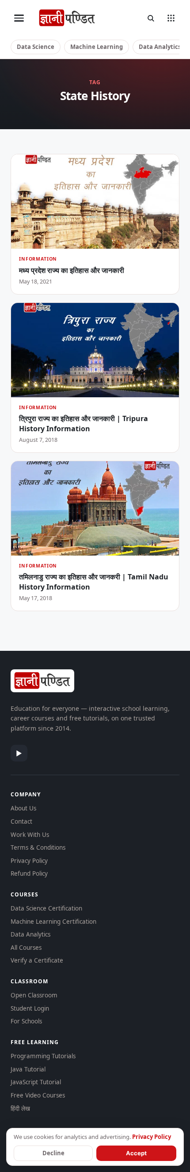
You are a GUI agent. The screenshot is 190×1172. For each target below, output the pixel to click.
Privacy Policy (29, 861)
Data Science (35, 47)
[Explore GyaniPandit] (171, 18)
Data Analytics (160, 47)
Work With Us (30, 835)
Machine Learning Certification (53, 922)
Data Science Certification (46, 908)
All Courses (26, 948)
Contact (21, 821)
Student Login (30, 1008)
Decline (53, 1153)
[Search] (150, 18)
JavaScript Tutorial (36, 1082)
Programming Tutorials (43, 1056)
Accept (136, 1153)
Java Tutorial (28, 1069)
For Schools (26, 1021)
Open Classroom (34, 995)
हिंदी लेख (20, 1108)
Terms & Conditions (38, 847)
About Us (23, 808)
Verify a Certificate (37, 960)
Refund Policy (29, 873)
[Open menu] (19, 18)
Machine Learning (96, 47)
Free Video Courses (38, 1095)
